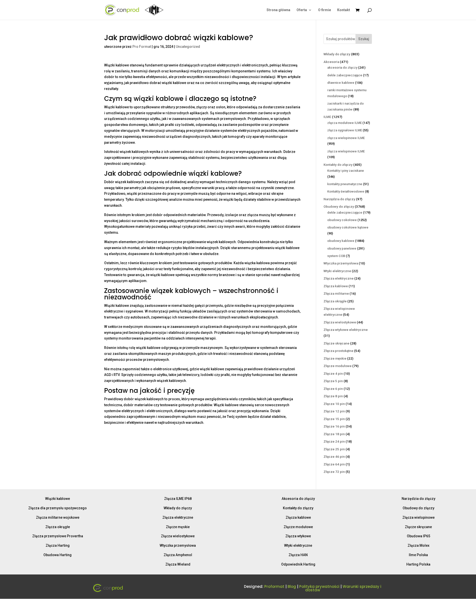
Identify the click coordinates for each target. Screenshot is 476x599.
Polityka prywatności (319, 586)
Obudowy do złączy (418, 508)
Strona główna (278, 10)
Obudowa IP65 (418, 536)
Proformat (274, 586)
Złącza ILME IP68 (178, 499)
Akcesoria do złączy (298, 499)
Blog (292, 586)
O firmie (324, 10)
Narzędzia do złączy (418, 499)
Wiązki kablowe (57, 499)
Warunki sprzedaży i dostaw (343, 588)
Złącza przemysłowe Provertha (57, 536)
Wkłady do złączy (178, 508)
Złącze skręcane (418, 527)
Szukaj (363, 39)
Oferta (302, 10)
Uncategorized (188, 47)
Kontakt (343, 10)
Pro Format (141, 47)
